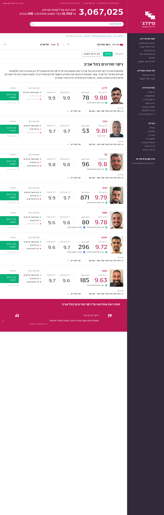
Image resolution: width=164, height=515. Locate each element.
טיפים (152, 128)
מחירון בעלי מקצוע (146, 62)
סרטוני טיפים (149, 150)
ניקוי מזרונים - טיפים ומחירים (108, 3)
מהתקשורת (150, 96)
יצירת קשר (150, 103)
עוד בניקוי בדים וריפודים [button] (70, 3)
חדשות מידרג (149, 100)
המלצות (151, 131)
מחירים (151, 135)
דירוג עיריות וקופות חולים (143, 163)
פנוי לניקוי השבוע (92, 54)
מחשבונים (150, 139)
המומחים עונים (148, 142)
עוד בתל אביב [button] (89, 3)
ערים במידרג (149, 51)
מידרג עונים (150, 146)
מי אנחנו (151, 92)
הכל (107, 54)
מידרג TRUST (148, 111)
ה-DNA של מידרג (147, 114)
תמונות (152, 58)
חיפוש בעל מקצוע (147, 43)
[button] (3, 321)
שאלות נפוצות (148, 107)
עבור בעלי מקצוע (147, 79)
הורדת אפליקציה (147, 47)
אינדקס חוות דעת (147, 54)
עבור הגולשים (149, 75)
